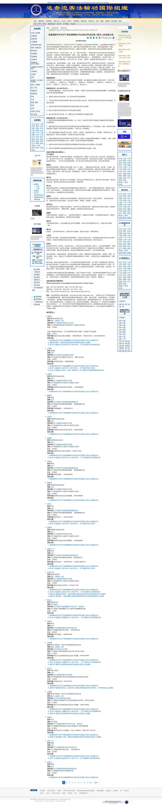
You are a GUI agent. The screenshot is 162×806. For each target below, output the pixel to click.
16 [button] (42, 173)
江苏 (37, 134)
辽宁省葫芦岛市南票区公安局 (64, 355)
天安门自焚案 (35, 33)
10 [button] (37, 170)
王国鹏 (49, 642)
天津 (33, 126)
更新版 (36, 184)
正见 (121, 790)
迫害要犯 (34, 53)
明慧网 (59, 790)
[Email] (113, 37)
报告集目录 (51, 24)
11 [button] (40, 170)
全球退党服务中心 (83, 793)
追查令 (69, 21)
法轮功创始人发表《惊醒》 (124, 44)
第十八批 (122, 323)
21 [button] (130, 110)
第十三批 (122, 334)
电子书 (59, 24)
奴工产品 (34, 87)
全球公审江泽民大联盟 (69, 790)
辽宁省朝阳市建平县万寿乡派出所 (65, 628)
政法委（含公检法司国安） (37, 81)
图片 (44, 24)
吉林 (37, 128)
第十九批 (122, 320)
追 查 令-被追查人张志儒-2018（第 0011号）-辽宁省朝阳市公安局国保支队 (75, 758)
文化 (32, 99)
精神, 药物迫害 (36, 47)
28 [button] (121, 115)
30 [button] (127, 115)
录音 (97, 21)
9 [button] (35, 170)
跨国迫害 (34, 39)
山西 (33, 132)
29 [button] (124, 115)
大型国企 (34, 71)
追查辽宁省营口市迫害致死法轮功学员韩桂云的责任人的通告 (70, 664)
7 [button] (31, 170)
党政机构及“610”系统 (35, 63)
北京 (37, 124)
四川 (41, 128)
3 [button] (35, 168)
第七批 (127, 343)
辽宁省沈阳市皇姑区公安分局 (64, 323)
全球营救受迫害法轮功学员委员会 (86, 790)
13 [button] (34, 173)
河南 (37, 137)
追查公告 (56, 21)
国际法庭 (108, 790)
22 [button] (119, 113)
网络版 (36, 191)
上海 (41, 124)
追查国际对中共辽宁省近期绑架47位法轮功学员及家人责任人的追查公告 (74, 340)
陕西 (37, 143)
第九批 (127, 341)
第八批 (121, 343)
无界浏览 (70, 793)
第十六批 (122, 327)
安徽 (37, 130)
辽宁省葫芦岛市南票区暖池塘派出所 (66, 402)
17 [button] (31, 175)
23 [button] (121, 113)
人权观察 (115, 790)
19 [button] (124, 110)
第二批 (127, 304)
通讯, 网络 (34, 102)
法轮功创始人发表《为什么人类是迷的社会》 (124, 37)
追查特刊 (37, 280)
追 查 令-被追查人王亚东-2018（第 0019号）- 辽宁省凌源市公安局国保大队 (75, 457)
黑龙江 (34, 145)
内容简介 (122, 301)
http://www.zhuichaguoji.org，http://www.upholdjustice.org (70, 291)
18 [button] (121, 110)
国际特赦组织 (100, 790)
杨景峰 (49, 482)
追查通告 (49, 21)
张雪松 (49, 461)
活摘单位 (34, 59)
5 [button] (39, 168)
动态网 (63, 793)
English (73, 24)
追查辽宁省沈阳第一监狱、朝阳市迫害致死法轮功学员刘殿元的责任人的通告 (75, 737)
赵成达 (49, 762)
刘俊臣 (49, 438)
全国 (33, 147)
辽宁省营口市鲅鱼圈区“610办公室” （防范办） (69, 606)
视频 (102, 21)
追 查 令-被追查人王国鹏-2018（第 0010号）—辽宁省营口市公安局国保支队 (75, 617)
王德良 (49, 348)
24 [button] (124, 113)
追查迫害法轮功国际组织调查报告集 (38, 197)
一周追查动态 (38, 302)
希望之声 (126, 790)
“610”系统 (54, 604)
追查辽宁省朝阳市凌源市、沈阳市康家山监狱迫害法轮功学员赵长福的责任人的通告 (78, 594)
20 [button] (127, 110)
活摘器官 (34, 36)
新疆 (33, 134)
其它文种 (34, 114)
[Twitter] (97, 37)
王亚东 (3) (50, 572)
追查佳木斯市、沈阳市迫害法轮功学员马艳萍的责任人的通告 (70, 342)
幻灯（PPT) (38, 24)
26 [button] (130, 113)
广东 (37, 132)
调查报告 (41, 21)
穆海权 (49, 395)
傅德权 (49, 316)
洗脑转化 (34, 90)
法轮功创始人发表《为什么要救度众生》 (124, 63)
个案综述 (37, 272)
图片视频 (37, 269)
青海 (41, 143)
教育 (32, 105)
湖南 (41, 139)
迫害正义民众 (35, 111)
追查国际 (38, 296)
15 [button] (39, 173)
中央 (33, 124)
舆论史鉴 (37, 285)
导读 (37, 186)
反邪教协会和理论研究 (37, 67)
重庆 (37, 126)
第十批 (121, 341)
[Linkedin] (94, 37)
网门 (75, 793)
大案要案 (34, 42)
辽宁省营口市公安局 (61, 649)
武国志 (49, 621)
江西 (41, 134)
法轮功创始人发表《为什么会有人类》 (124, 56)
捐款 (125, 136)
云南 (41, 126)
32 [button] (119, 117)
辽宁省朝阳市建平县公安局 (63, 675)
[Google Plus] (106, 37)
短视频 (107, 21)
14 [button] (37, 173)
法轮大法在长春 (56, 793)
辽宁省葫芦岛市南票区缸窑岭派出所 (66, 555)
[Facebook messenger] (91, 37)
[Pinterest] (99, 37)
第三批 (121, 304)
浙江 (41, 137)
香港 (38, 145)
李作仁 (49, 504)
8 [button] (33, 170)
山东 (41, 130)
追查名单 (91, 21)
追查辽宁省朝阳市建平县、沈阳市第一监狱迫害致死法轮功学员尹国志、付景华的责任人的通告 (81, 688)
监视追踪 (84, 21)
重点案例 (37, 277)
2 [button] (33, 168)
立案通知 (76, 21)
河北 (33, 137)
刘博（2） (50, 741)
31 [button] (130, 115)
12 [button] (31, 173)
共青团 (33, 74)
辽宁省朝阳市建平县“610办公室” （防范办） (69, 724)
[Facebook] (88, 37)
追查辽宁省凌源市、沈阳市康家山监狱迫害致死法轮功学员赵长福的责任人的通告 (77, 596)
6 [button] (41, 168)
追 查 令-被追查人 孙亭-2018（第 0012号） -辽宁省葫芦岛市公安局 (72, 368)
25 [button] (127, 113)
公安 (62, 320)
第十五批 (122, 330)
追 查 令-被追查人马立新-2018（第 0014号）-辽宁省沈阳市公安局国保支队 (75, 344)
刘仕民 (49, 416)
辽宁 (33, 143)
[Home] (36, 10)
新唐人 (42, 793)
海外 (37, 147)
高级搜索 (124, 31)
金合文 (49, 668)
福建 (37, 141)
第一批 (121, 306)
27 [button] (119, 115)
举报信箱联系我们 (37, 245)
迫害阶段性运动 (36, 44)
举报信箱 (37, 304)
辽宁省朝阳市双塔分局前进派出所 (65, 768)
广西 (41, 132)
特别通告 (37, 274)
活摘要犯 (34, 56)
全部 (33, 150)
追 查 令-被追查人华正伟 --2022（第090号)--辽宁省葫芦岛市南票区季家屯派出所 (77, 370)
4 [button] (37, 168)
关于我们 (66, 24)
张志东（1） (51, 549)
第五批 (127, 346)
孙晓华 (49, 527)
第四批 (121, 348)
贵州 (41, 141)
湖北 (37, 139)
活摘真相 (38, 299)
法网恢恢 (42, 790)
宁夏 (33, 130)
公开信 (63, 21)
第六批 (121, 346)
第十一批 (122, 339)
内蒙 (33, 128)
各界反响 (37, 282)
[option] (37, 161)
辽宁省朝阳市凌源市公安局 (63, 380)
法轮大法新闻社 (51, 790)
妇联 (32, 77)
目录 (37, 188)
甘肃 (33, 141)
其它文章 (55, 28)
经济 (32, 108)
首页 (35, 21)
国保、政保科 (55, 320)
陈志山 (49, 600)
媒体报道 (34, 93)
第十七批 (122, 325)
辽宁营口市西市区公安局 (62, 698)
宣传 (32, 96)
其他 (41, 147)
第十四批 (122, 332)
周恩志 (49, 717)
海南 (33, 139)
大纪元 (47, 793)
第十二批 (122, 336)
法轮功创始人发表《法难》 (124, 50)
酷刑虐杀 (34, 50)
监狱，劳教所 (35, 84)
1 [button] (31, 168)
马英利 (49, 374)
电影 (120, 21)
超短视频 (114, 21)
